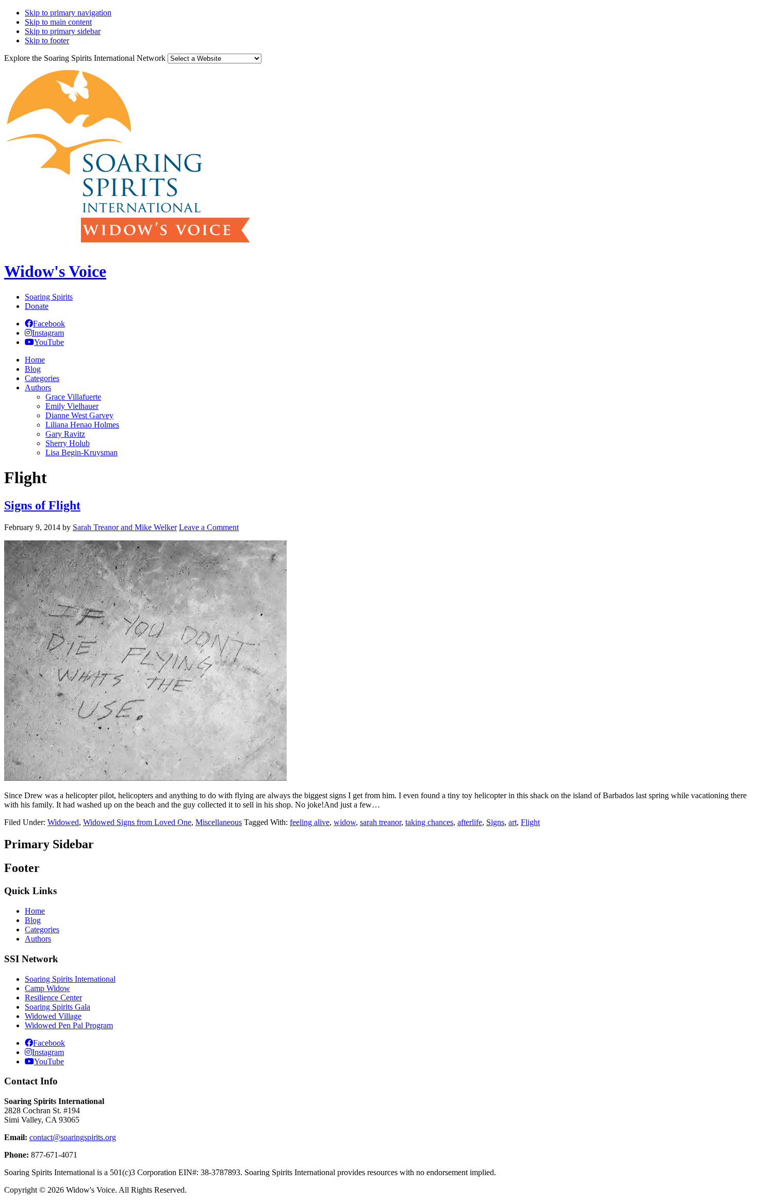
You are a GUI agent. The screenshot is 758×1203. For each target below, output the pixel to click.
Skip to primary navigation (68, 12)
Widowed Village (53, 1016)
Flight (530, 822)
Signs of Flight (42, 505)
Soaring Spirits (49, 296)
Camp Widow (47, 988)
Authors (38, 938)
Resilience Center (53, 997)
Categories (42, 929)
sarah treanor (380, 822)
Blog (33, 920)
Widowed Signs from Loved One (137, 822)
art (512, 822)
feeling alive (309, 822)
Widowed (63, 822)
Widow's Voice (55, 271)
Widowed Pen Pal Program (69, 1025)
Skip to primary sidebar (63, 31)
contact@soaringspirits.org (72, 1137)
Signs (495, 822)
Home (35, 911)
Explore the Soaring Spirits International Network (85, 58)
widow (345, 822)
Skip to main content (58, 22)
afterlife (469, 822)
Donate (36, 306)
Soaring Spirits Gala (57, 1006)
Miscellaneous (218, 822)
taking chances (429, 822)
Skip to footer (47, 40)
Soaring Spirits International (70, 979)
